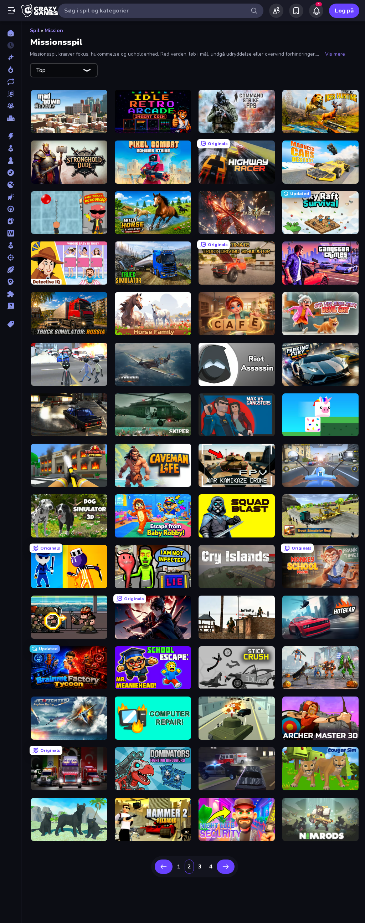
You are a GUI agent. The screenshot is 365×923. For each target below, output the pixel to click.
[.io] (10, 185)
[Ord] (10, 233)
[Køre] (10, 209)
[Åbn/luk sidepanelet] (11, 10)
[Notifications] (316, 11)
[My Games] (296, 11)
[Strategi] (10, 282)
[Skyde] (10, 257)
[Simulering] (10, 245)
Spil (35, 30)
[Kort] (10, 221)
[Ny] (10, 57)
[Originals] (10, 94)
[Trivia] (10, 306)
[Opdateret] (10, 82)
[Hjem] (10, 33)
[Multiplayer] (10, 106)
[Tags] (10, 324)
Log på (344, 11)
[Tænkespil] (10, 294)
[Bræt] (10, 160)
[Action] (10, 136)
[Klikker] (10, 197)
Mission (54, 30)
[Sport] (10, 270)
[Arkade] (10, 148)
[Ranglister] (10, 118)
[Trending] (10, 69)
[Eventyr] (10, 173)
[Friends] (276, 11)
